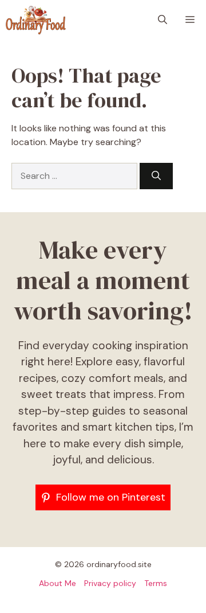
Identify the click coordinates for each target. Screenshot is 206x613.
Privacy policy (110, 583)
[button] (162, 20)
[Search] (156, 176)
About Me (57, 583)
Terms (155, 583)
